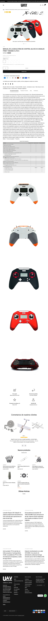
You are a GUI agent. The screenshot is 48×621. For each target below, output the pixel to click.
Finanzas (26, 589)
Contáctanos (36, 90)
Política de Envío (27, 586)
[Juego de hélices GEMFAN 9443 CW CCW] (24, 459)
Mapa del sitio (27, 591)
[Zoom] (43, 14)
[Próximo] (26, 44)
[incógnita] (6, 84)
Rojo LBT (12, 61)
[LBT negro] (7, 61)
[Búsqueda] (43, 5)
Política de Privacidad (28, 580)
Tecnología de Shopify (21, 615)
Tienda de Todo (24, 452)
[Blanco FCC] (18, 61)
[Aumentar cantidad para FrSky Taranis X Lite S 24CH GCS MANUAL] (7, 68)
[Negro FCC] (15, 61)
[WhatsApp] (10, 84)
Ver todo (24, 493)
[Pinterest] (8, 84)
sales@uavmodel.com (6, 597)
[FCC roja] (4, 61)
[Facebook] (3, 84)
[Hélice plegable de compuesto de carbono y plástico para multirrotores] (38, 459)
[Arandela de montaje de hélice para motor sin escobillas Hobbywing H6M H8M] (24, 475)
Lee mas (4, 528)
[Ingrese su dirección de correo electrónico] (44, 585)
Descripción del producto (14, 90)
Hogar (3, 9)
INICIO (15, 579)
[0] (44, 5)
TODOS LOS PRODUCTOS (18, 581)
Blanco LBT (9, 61)
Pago (31, 90)
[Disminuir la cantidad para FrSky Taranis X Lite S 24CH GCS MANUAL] (4, 68)
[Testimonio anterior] (23, 446)
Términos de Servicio (28, 584)
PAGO (26, 587)
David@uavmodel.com (6, 601)
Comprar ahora (24, 71)
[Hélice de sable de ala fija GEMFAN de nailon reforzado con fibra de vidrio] (9, 459)
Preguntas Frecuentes (24, 90)
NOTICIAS (15, 590)
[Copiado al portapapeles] (13, 84)
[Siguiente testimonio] (25, 446)
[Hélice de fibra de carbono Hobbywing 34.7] (9, 475)
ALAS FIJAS (16, 587)
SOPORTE (16, 592)
